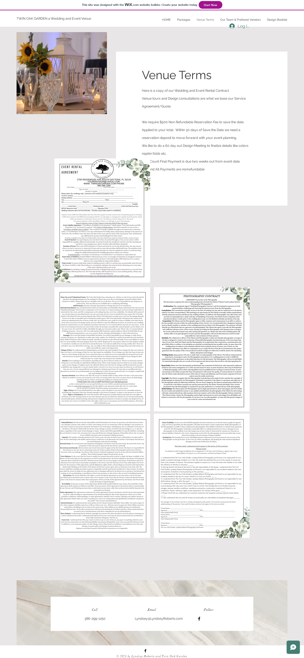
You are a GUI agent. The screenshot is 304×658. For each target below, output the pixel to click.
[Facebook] (199, 618)
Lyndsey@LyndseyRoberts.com (159, 619)
